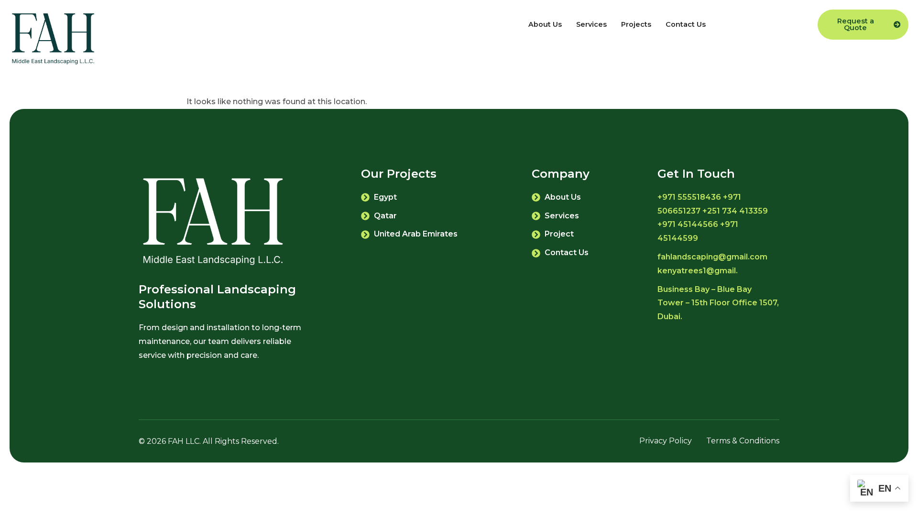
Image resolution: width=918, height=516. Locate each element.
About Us (545, 24)
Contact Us (686, 24)
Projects (636, 24)
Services (591, 24)
